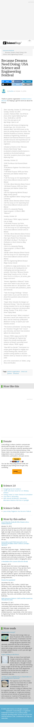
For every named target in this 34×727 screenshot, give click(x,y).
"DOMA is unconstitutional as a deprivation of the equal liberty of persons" (16, 677)
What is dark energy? (8, 632)
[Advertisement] (17, 20)
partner (9, 373)
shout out (24, 371)
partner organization (13, 371)
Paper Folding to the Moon (10, 654)
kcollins (11, 91)
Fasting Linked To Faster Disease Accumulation (17, 494)
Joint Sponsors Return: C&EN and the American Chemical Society (16, 599)
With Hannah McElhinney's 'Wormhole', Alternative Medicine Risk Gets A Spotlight (16, 499)
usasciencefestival (8, 50)
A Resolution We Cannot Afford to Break (14, 561)
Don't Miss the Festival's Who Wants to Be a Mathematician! (15, 522)
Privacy (3, 711)
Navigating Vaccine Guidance (12, 489)
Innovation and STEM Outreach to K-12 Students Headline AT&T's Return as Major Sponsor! (15, 543)
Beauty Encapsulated (8, 580)
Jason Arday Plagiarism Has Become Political (17, 511)
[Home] (12, 43)
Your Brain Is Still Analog (10, 496)
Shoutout (16, 373)
